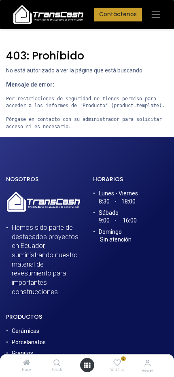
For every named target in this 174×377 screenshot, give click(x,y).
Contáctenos (118, 14)
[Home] (26, 363)
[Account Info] (147, 363)
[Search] (57, 363)
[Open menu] (87, 365)
